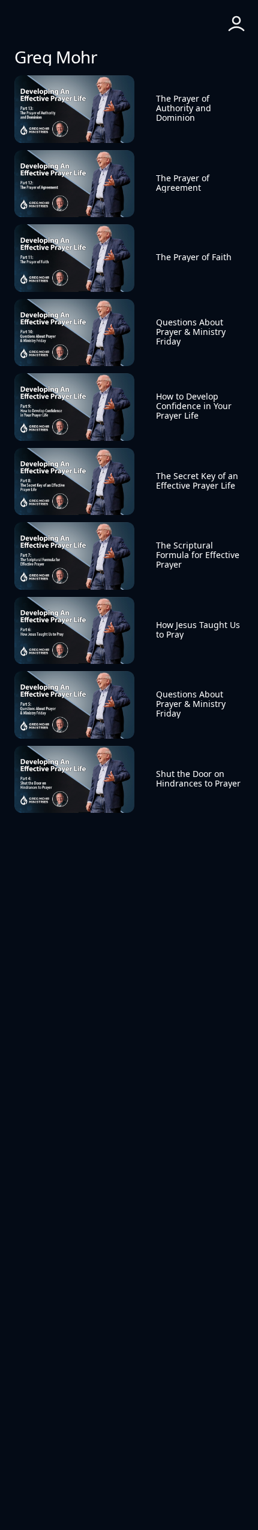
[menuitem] (129, 24)
